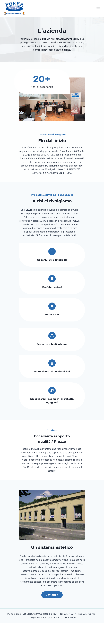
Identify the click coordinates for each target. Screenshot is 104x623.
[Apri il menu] (98, 8)
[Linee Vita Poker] (14, 9)
